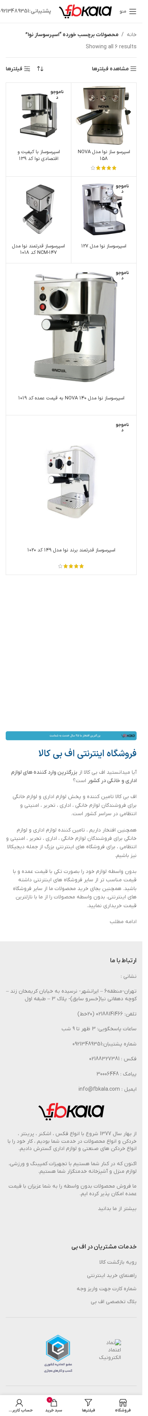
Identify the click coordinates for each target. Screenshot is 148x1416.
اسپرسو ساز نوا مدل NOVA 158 (104, 155)
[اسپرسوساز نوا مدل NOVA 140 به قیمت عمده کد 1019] (71, 328)
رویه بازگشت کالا (118, 1262)
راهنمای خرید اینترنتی (112, 1275)
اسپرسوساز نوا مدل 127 (103, 246)
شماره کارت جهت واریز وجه (107, 1288)
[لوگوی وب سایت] (85, 11)
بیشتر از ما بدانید (117, 1208)
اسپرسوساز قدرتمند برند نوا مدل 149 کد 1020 (71, 550)
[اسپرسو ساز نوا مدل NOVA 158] (103, 115)
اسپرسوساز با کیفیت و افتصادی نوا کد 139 (38, 155)
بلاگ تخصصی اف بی (114, 1301)
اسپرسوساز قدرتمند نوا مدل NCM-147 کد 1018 (38, 249)
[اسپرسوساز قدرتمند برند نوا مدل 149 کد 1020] (71, 480)
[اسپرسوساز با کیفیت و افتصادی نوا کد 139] (38, 115)
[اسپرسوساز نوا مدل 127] (103, 209)
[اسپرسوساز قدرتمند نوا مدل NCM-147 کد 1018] (38, 209)
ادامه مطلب (123, 921)
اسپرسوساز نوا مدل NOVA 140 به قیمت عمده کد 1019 (71, 398)
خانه (132, 34)
